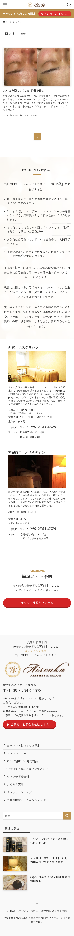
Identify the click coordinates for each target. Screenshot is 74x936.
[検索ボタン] (69, 4)
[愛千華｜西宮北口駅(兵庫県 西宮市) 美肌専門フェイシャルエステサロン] (37, 4)
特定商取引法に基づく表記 (54, 911)
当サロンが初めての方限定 (23, 745)
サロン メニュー (17, 753)
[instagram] (37, 904)
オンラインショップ (19, 792)
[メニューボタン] (4, 4)
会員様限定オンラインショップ (26, 800)
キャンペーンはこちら (55, 14)
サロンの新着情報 (18, 776)
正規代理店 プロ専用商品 (22, 761)
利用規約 (11, 911)
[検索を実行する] (67, 816)
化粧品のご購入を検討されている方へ (29, 768)
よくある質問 (15, 784)
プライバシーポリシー (28, 911)
